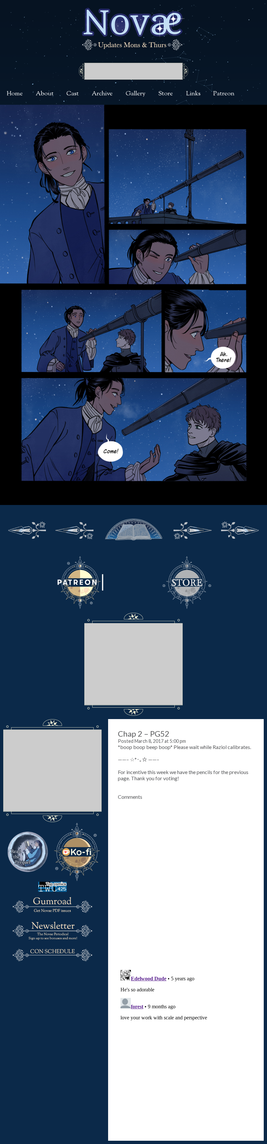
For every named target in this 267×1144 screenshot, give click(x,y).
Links (193, 93)
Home (15, 93)
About (45, 93)
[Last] (239, 528)
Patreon (223, 93)
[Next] (192, 528)
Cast (72, 93)
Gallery (136, 93)
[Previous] (74, 528)
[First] (27, 528)
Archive (102, 93)
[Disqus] (186, 881)
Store (165, 93)
